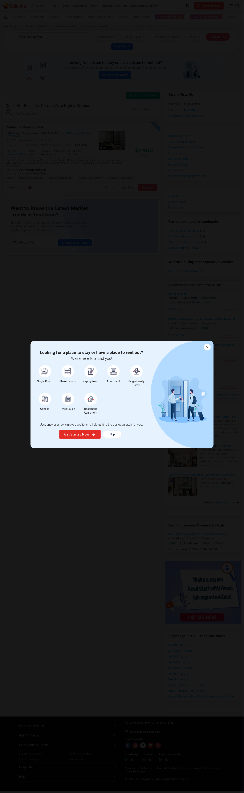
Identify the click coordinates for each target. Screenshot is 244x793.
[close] (207, 347)
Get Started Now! (77, 434)
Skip (112, 434)
